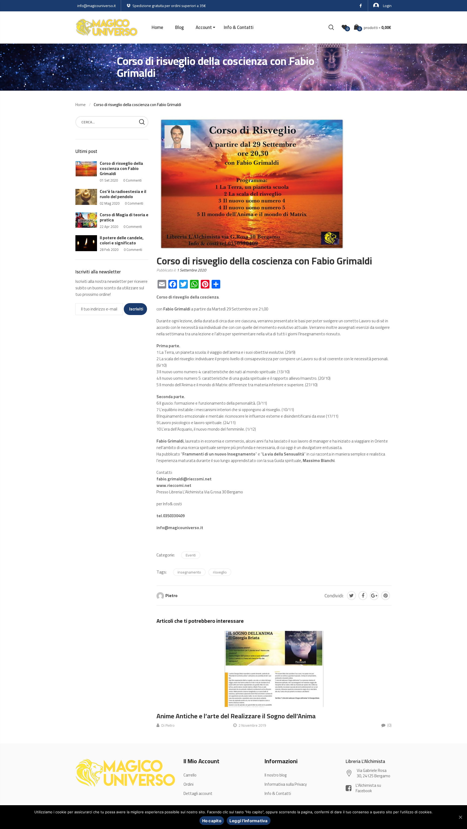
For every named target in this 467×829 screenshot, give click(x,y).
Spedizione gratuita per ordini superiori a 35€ (169, 5)
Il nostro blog (276, 775)
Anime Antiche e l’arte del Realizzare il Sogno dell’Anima (236, 716)
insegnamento (189, 572)
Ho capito (211, 820)
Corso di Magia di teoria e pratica (124, 217)
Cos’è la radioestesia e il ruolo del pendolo (123, 194)
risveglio (220, 572)
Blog (179, 27)
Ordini (189, 784)
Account (204, 27)
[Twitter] (351, 595)
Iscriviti (136, 309)
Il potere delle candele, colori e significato (122, 240)
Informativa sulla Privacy (286, 784)
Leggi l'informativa (248, 820)
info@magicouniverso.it (96, 5)
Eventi (191, 555)
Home (157, 27)
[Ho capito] (460, 817)
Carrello (190, 775)
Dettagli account (198, 793)
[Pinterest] (385, 595)
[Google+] (374, 595)
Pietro (171, 595)
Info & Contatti (238, 27)
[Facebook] (362, 595)
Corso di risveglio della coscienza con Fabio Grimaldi (121, 168)
